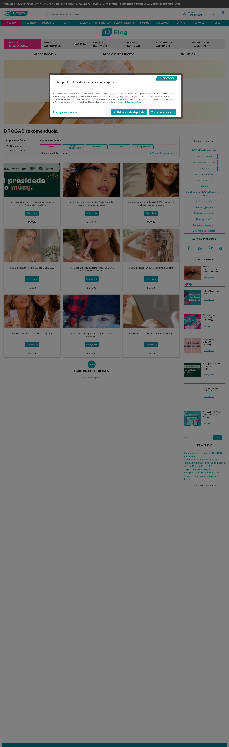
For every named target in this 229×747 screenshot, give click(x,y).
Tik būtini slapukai (162, 112)
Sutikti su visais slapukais (128, 112)
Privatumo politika (133, 102)
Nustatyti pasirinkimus (65, 112)
